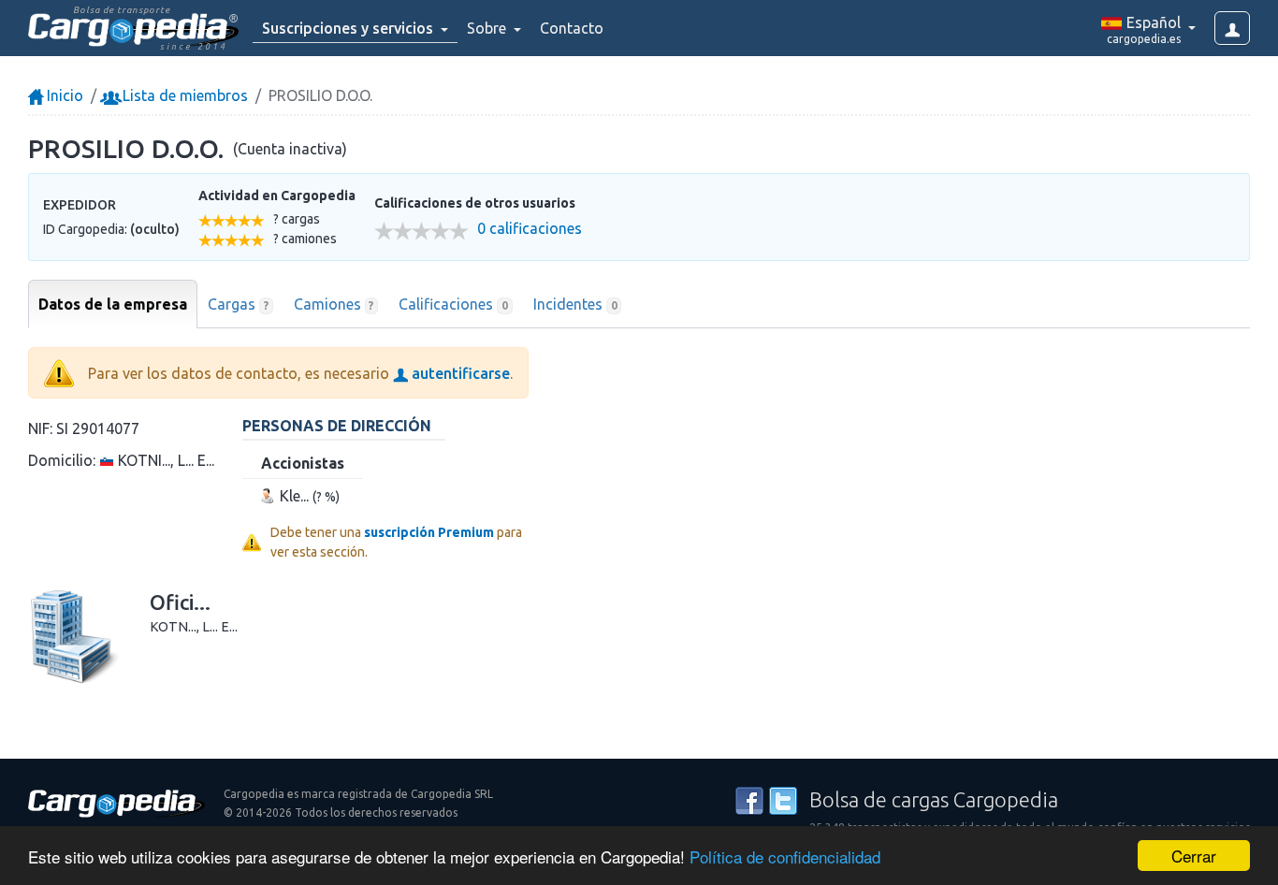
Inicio (63, 95)
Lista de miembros (183, 95)
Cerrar (1193, 855)
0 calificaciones (529, 229)
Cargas (238, 304)
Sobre (488, 28)
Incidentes (575, 304)
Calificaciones (453, 304)
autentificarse (459, 373)
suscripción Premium (429, 532)
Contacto (571, 28)
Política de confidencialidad (785, 856)
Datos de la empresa (112, 304)
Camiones (334, 304)
